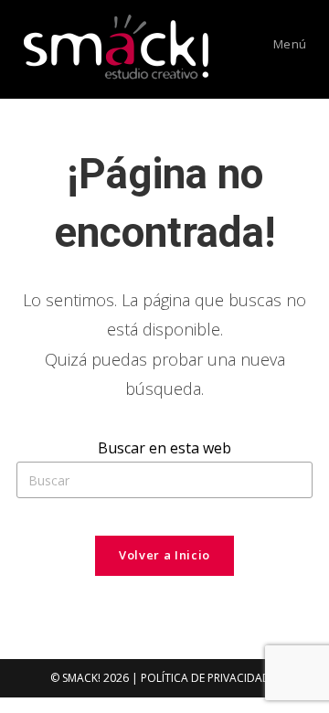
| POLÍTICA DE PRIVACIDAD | (206, 678)
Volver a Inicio (164, 555)
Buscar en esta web (164, 448)
